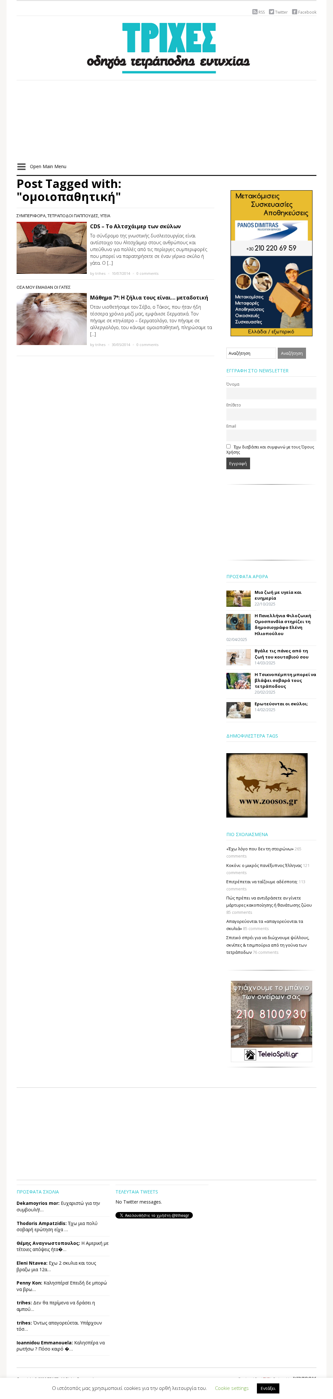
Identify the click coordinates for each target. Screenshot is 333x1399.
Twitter (281, 12)
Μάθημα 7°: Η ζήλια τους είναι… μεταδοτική (149, 297)
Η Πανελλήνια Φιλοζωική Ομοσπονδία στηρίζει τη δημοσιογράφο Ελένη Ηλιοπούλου (283, 624)
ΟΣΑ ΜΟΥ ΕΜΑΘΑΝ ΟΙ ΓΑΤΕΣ (44, 287)
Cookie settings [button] (232, 1388)
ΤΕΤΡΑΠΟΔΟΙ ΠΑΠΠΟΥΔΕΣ (72, 216)
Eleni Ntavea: (32, 1263)
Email (231, 426)
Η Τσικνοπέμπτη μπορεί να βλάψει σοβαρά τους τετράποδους (285, 680)
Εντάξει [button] (268, 1388)
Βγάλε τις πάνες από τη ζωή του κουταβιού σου (282, 654)
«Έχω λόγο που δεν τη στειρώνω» (260, 849)
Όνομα (232, 384)
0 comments (147, 273)
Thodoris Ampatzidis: (42, 1223)
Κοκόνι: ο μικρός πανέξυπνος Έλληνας (264, 865)
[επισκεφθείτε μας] (271, 1021)
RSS (262, 12)
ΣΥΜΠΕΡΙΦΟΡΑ (31, 216)
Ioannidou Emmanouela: (45, 1342)
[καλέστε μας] (272, 263)
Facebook (307, 12)
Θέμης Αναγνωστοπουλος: (48, 1243)
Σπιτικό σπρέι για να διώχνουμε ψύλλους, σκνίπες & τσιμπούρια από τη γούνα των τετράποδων (267, 945)
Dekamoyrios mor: (38, 1203)
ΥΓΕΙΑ (105, 216)
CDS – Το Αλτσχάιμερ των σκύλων (135, 226)
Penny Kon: (29, 1283)
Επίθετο (233, 404)
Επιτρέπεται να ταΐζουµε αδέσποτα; (262, 882)
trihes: (24, 1302)
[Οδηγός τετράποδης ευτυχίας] (166, 46)
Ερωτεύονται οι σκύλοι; (281, 704)
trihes (100, 273)
